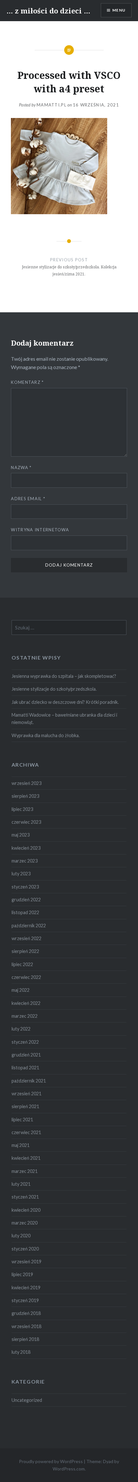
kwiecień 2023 (26, 848)
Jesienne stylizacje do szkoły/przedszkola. (54, 689)
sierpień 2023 (25, 796)
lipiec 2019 (22, 1274)
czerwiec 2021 (26, 1132)
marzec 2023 (25, 860)
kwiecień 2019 (26, 1287)
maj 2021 (21, 1145)
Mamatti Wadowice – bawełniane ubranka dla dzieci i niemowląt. (64, 718)
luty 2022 (21, 1029)
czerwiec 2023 (26, 822)
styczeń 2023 (25, 886)
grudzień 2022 (26, 899)
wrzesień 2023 (26, 783)
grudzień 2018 (26, 1313)
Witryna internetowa (40, 529)
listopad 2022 (25, 912)
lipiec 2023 (22, 809)
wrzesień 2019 (26, 1261)
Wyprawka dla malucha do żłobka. (46, 735)
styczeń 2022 (25, 1042)
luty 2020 (21, 1235)
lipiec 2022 (22, 964)
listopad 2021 (25, 1067)
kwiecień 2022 (26, 1003)
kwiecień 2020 (26, 1210)
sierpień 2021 (25, 1106)
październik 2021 (29, 1080)
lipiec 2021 (22, 1119)
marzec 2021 (25, 1171)
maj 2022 (21, 990)
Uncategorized (27, 1400)
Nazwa (21, 467)
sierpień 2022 (25, 951)
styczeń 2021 (25, 1197)
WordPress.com (69, 1468)
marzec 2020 (25, 1222)
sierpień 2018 (25, 1339)
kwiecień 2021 (26, 1158)
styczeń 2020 (25, 1248)
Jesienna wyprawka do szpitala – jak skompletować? (64, 676)
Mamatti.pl (51, 104)
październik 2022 (29, 925)
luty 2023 (21, 873)
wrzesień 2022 (26, 938)
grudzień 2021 (26, 1054)
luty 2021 (21, 1184)
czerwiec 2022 (26, 977)
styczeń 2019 (25, 1300)
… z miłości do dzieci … (48, 10)
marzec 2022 (25, 1016)
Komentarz (27, 382)
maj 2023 (21, 835)
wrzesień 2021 (26, 1093)
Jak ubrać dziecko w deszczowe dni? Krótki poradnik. (65, 702)
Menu (118, 10)
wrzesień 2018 (26, 1326)
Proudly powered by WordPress (51, 1461)
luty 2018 (21, 1352)
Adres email (28, 498)
